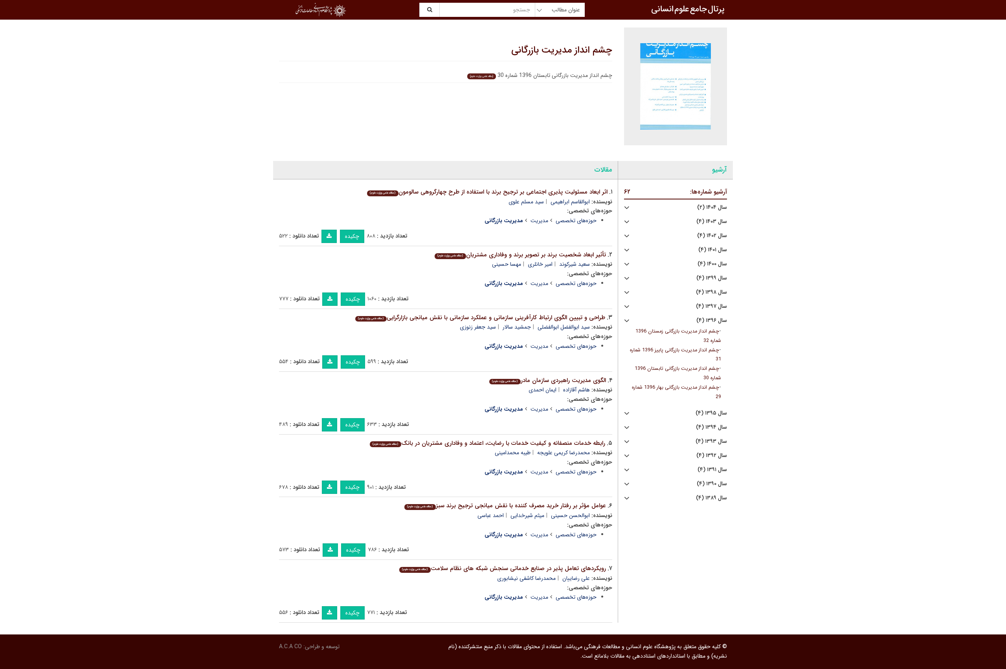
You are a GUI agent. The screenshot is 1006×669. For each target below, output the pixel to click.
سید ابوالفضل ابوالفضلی (564, 327)
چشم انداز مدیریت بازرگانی (561, 50)
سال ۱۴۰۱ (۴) (712, 250)
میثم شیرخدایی (527, 515)
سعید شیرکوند (574, 264)
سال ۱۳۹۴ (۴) (711, 427)
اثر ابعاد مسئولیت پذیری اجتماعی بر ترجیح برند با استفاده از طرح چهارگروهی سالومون (488, 192)
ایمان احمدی (542, 390)
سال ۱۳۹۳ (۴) (711, 441)
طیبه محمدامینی (513, 452)
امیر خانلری (540, 264)
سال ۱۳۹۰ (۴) (712, 484)
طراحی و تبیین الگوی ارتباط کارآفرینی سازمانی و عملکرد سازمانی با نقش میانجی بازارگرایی (481, 317)
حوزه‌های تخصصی (576, 220)
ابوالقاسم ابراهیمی (570, 201)
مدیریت (539, 220)
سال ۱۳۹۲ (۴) (711, 455)
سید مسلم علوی (526, 201)
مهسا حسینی (506, 264)
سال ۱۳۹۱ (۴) (712, 470)
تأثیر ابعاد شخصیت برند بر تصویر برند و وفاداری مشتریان (521, 255)
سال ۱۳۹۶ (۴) (711, 320)
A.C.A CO (290, 646)
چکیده (352, 236)
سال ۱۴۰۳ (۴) (711, 222)
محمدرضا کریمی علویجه (563, 452)
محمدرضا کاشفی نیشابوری (526, 578)
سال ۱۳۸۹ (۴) (711, 498)
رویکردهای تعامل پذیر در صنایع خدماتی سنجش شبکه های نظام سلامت (504, 568)
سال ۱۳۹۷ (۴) (711, 306)
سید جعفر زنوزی (478, 327)
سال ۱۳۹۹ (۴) (711, 278)
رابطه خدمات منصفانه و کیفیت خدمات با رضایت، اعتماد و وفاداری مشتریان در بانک (489, 443)
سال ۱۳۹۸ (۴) (711, 292)
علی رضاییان (576, 578)
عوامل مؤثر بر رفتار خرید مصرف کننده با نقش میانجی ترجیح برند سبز (506, 505)
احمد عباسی (490, 515)
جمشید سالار (517, 327)
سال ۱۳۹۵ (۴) (711, 413)
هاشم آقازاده (576, 390)
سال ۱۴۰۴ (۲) (712, 207)
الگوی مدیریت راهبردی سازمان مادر (549, 380)
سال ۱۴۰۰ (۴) (712, 264)
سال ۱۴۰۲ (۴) (712, 236)
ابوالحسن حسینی (570, 515)
